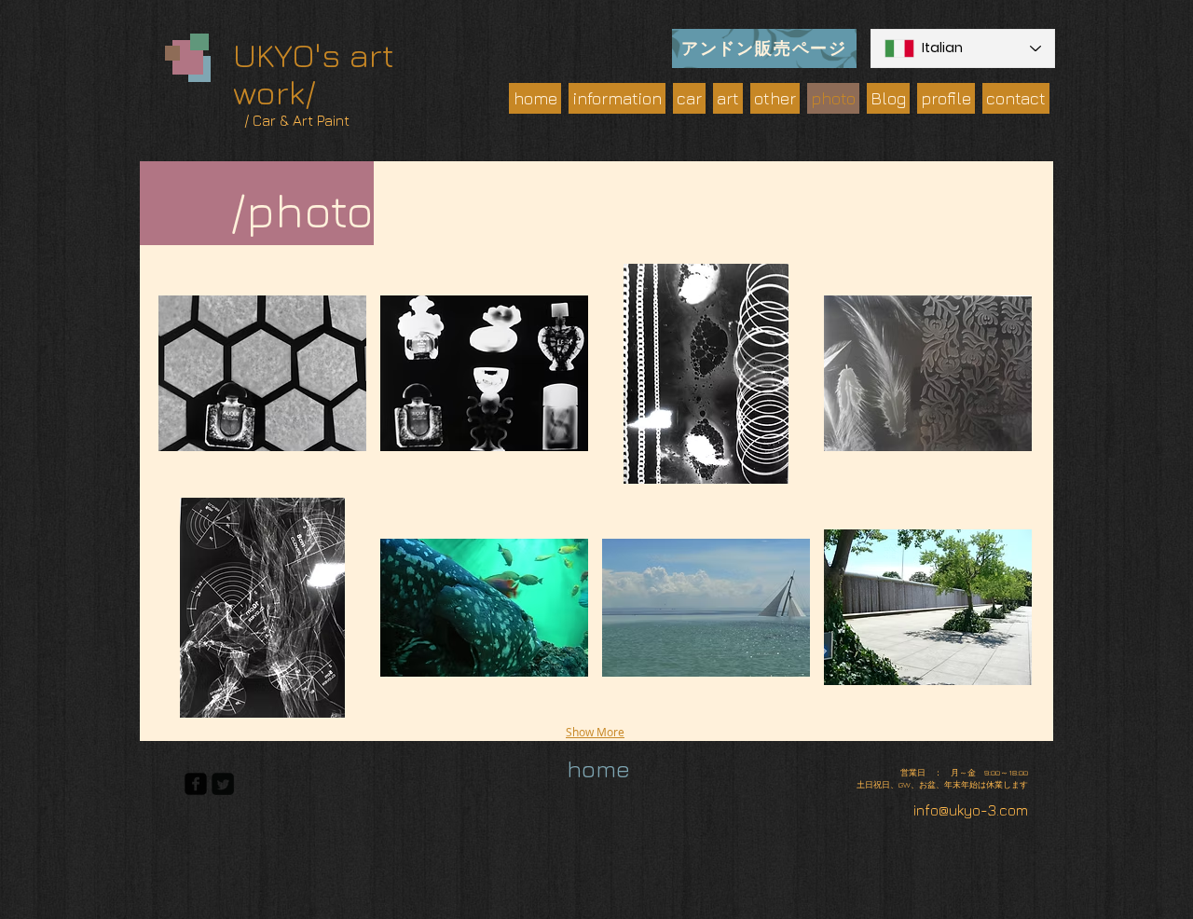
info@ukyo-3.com (970, 810)
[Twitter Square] (223, 784)
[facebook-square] (196, 784)
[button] (262, 374)
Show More (595, 731)
